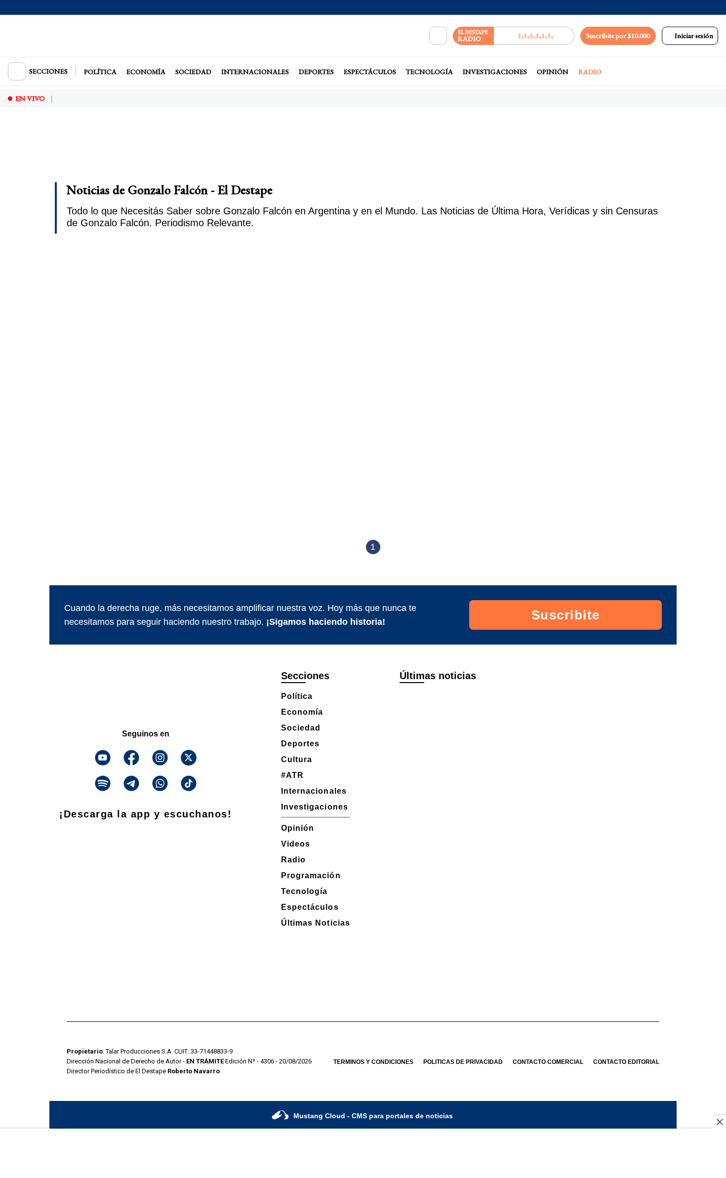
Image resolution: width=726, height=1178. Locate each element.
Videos (295, 844)
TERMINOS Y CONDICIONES (373, 1061)
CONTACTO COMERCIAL (548, 1061)
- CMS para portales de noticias (373, 1116)
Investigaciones (495, 71)
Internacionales (255, 71)
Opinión (552, 71)
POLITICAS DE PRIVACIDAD (463, 1061)
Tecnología (429, 71)
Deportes (316, 71)
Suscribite (565, 615)
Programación (311, 875)
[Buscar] (438, 36)
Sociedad (193, 71)
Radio (590, 71)
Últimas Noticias (315, 923)
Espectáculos (370, 71)
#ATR (292, 775)
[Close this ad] (719, 1122)
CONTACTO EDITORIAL (626, 1061)
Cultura (296, 759)
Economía (145, 71)
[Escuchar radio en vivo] (534, 36)
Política (100, 71)
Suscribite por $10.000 (618, 35)
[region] (363, 151)
